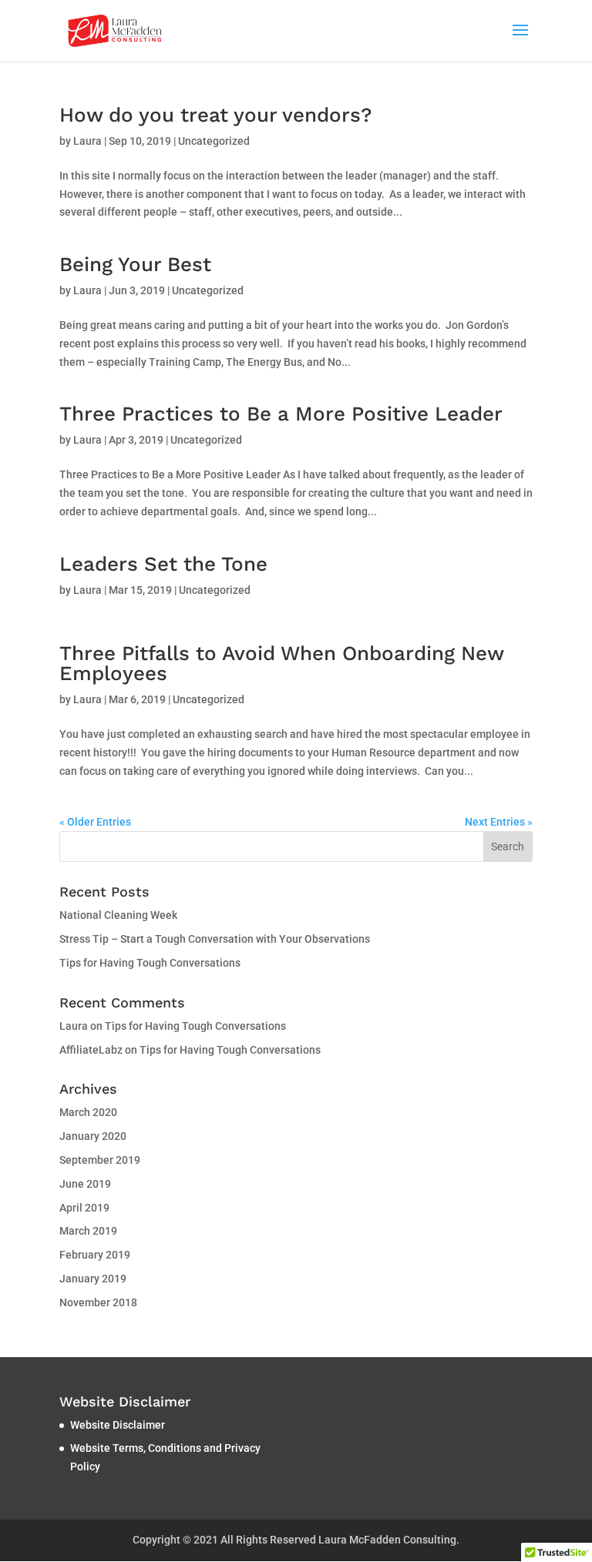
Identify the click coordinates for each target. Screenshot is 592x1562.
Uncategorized (214, 141)
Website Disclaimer (117, 1425)
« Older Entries (95, 822)
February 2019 (94, 1255)
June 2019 (85, 1184)
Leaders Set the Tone (163, 563)
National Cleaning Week (118, 915)
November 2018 (98, 1302)
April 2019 (84, 1208)
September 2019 (99, 1160)
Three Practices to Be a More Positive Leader (281, 413)
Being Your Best (135, 264)
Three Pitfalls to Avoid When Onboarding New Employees (281, 663)
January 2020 (92, 1136)
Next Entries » (499, 822)
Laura (87, 141)
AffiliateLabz (91, 1050)
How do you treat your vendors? (215, 114)
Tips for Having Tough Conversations (149, 963)
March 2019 (88, 1231)
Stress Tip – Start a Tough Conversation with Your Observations (214, 939)
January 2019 (92, 1278)
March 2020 (88, 1112)
